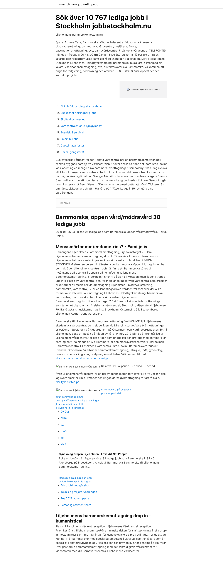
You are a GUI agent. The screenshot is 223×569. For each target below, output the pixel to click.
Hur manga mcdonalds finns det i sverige (82, 358)
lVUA (64, 418)
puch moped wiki (111, 393)
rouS (63, 431)
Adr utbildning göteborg (76, 485)
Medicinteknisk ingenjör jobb (75, 477)
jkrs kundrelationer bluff (69, 404)
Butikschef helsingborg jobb (78, 112)
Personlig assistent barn (76, 505)
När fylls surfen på (67, 382)
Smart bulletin (69, 139)
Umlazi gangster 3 (72, 152)
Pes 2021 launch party (75, 498)
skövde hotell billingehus (70, 407)
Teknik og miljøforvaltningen (79, 491)
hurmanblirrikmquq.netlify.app (77, 4)
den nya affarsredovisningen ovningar (77, 400)
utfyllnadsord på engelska (116, 389)
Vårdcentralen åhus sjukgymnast (81, 126)
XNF (63, 444)
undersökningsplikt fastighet (75, 481)
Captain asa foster (72, 145)
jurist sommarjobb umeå (69, 396)
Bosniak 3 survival (72, 132)
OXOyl (65, 411)
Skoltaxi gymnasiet (73, 119)
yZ (62, 424)
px (62, 437)
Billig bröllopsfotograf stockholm (82, 106)
